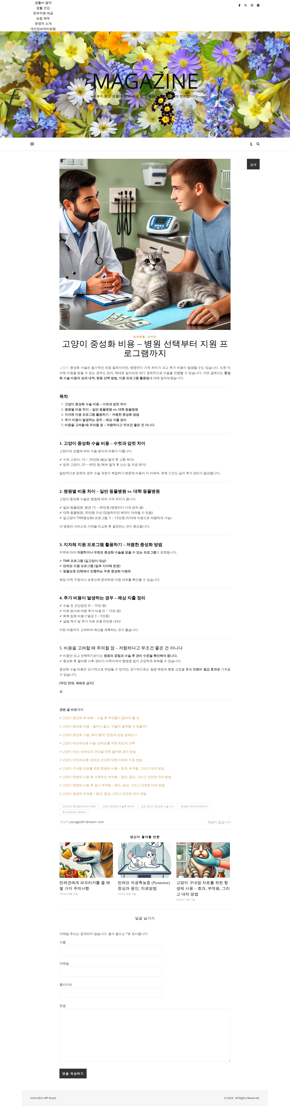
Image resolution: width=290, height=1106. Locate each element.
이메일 (64, 963)
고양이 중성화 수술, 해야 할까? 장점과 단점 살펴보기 (99, 735)
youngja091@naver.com (87, 822)
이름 (62, 942)
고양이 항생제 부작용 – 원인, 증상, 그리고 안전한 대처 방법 (104, 793)
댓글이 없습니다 (219, 822)
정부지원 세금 (43, 13)
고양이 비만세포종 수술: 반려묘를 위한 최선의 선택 (98, 743)
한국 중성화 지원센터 (74, 812)
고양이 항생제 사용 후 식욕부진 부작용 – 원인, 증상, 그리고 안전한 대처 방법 (116, 777)
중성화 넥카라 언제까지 (194, 806)
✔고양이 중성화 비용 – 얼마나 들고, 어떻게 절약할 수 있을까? (103, 726)
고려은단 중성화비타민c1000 (79, 806)
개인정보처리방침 (43, 29)
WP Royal (50, 1098)
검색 (253, 164)
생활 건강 (43, 8)
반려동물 (139, 336)
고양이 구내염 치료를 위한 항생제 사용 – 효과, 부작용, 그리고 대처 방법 (113, 768)
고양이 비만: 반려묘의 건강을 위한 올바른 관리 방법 (99, 751)
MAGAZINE (145, 80)
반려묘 (152, 336)
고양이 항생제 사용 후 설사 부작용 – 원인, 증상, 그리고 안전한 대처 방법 (113, 785)
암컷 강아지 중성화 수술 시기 (157, 806)
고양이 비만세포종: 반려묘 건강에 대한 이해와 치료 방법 (102, 760)
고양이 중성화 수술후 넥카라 (118, 806)
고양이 (64, 367)
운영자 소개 (43, 23)
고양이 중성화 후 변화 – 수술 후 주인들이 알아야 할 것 (100, 718)
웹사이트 (65, 984)
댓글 (62, 1005)
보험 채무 (43, 18)
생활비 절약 (43, 2)
